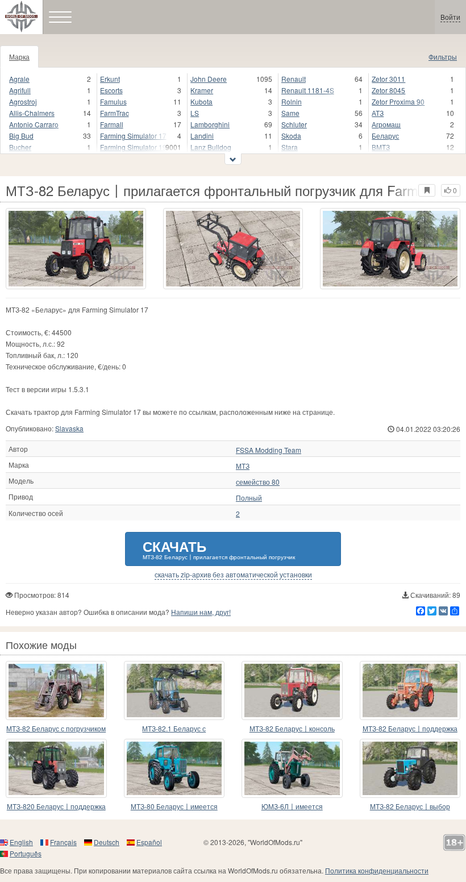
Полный (249, 498)
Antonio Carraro (34, 124)
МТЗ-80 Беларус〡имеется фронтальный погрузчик (174, 806)
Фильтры (442, 56)
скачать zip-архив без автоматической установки (233, 574)
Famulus (113, 101)
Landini (202, 135)
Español (149, 842)
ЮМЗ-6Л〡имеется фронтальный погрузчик (292, 806)
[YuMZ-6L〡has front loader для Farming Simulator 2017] (292, 768)
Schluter (294, 124)
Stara (289, 147)
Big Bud (21, 135)
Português (25, 853)
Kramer (201, 90)
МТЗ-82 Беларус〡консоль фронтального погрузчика (292, 728)
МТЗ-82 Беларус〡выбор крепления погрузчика (410, 806)
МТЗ (242, 466)
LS (194, 113)
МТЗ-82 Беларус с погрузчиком (56, 728)
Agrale (19, 79)
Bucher (20, 147)
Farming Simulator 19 (133, 147)
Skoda (291, 135)
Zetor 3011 (388, 79)
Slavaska (69, 428)
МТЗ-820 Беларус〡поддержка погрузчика (56, 806)
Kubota (201, 101)
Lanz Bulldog (210, 147)
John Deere (208, 79)
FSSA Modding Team (268, 450)
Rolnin (291, 101)
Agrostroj (23, 101)
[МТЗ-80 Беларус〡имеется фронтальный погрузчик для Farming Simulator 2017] (174, 768)
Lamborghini (210, 124)
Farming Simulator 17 (133, 135)
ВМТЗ (381, 147)
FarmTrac (114, 113)
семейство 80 (258, 482)
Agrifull (20, 90)
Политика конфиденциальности (376, 870)
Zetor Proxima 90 (398, 101)
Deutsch (106, 842)
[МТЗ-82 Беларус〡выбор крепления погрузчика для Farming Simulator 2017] (410, 768)
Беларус (385, 135)
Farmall (111, 124)
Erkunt (110, 79)
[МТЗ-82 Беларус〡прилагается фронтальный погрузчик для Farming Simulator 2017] (76, 248)
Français (63, 842)
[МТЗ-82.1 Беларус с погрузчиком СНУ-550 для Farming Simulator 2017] (174, 690)
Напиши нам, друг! (201, 612)
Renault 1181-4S (307, 90)
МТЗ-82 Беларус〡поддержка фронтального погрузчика (410, 728)
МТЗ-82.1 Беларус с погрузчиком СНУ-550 (174, 728)
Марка (19, 56)
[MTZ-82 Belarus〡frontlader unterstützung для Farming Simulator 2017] (292, 690)
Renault (293, 79)
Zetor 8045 (388, 90)
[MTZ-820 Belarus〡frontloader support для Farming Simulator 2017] (56, 768)
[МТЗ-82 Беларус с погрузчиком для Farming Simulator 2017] (56, 690)
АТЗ (378, 113)
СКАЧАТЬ (219, 548)
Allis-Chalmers (32, 113)
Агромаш (386, 124)
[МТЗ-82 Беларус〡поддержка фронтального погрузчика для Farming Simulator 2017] (410, 690)
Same (290, 113)
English (21, 842)
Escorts (111, 90)
